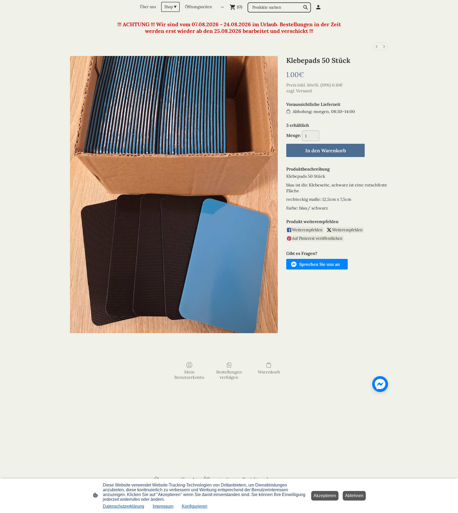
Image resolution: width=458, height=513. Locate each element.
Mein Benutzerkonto (189, 374)
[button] (317, 264)
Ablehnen (354, 495)
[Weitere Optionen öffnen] (222, 7)
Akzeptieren (325, 495)
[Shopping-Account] (318, 7)
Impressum (163, 506)
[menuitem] (376, 46)
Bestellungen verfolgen (229, 374)
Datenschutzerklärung (123, 506)
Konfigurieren (194, 506)
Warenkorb (269, 372)
